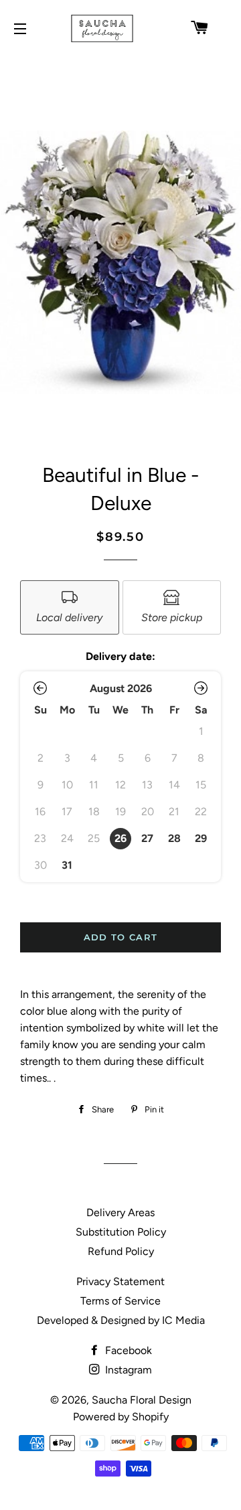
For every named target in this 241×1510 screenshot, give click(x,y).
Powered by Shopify (121, 1416)
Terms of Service (120, 1300)
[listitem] (69, 607)
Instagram (127, 1369)
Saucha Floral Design (141, 1400)
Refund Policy (121, 1251)
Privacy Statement (120, 1281)
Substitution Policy (121, 1232)
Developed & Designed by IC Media (121, 1320)
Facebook (127, 1350)
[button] (40, 688)
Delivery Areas (120, 1212)
